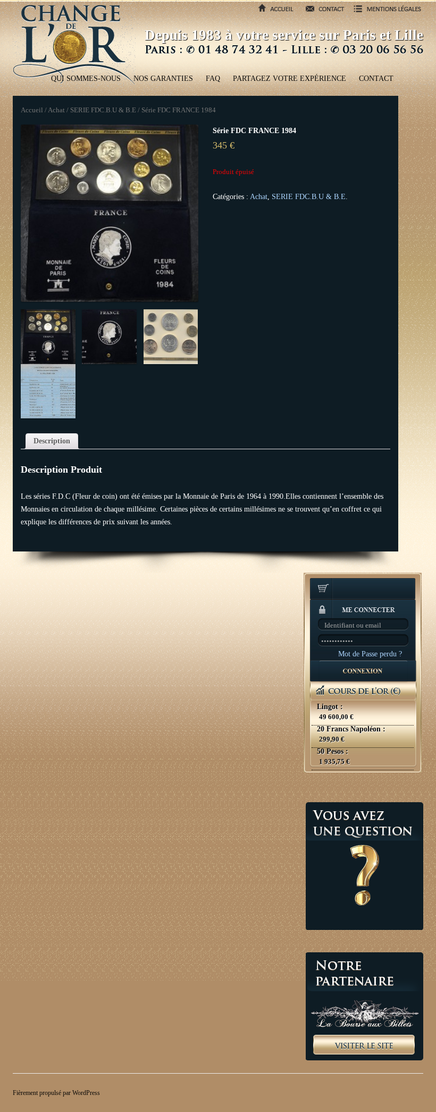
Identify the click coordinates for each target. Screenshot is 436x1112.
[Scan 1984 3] (48, 391)
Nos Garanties (163, 79)
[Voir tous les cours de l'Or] (363, 726)
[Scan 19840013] (171, 336)
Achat (56, 110)
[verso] (109, 336)
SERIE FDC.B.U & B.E (103, 110)
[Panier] (363, 590)
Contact (376, 79)
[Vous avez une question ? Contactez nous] (364, 866)
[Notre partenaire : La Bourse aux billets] (364, 1006)
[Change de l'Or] (74, 43)
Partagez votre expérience (289, 79)
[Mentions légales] (384, 13)
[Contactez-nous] (322, 13)
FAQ (213, 79)
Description (51, 441)
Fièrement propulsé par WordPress (56, 1093)
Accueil (32, 110)
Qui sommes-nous (86, 79)
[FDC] (109, 213)
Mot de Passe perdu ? (370, 654)
